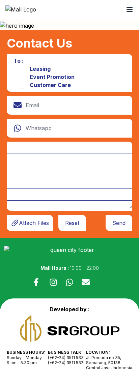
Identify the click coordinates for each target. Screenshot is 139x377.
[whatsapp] (69, 282)
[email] (86, 282)
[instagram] (53, 282)
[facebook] (37, 282)
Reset (72, 223)
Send (119, 223)
